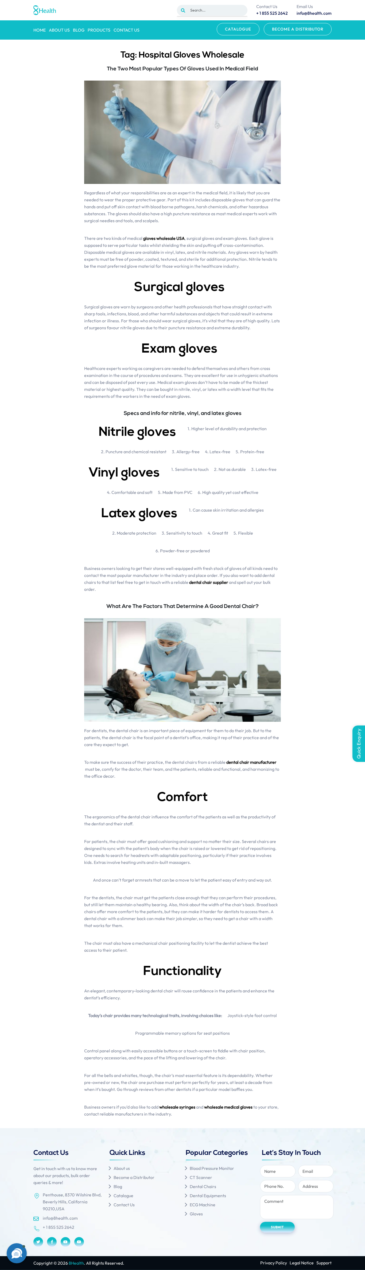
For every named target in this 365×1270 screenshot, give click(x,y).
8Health (76, 1263)
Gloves (196, 1213)
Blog (78, 30)
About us (59, 30)
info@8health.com (60, 1218)
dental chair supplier (208, 582)
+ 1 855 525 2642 (58, 1227)
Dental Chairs (203, 1186)
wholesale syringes (177, 1107)
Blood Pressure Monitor (212, 1168)
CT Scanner (201, 1177)
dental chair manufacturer (251, 762)
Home (39, 30)
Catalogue (238, 29)
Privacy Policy (273, 1262)
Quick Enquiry (359, 744)
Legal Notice (302, 1262)
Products (99, 30)
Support (324, 1262)
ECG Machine (202, 1204)
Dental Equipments (208, 1195)
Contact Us (126, 30)
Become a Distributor (297, 29)
